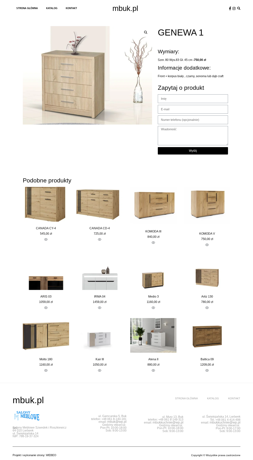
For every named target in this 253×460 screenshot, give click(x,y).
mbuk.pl (125, 8)
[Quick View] (46, 240)
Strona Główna (27, 8)
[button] (239, 8)
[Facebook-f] (230, 8)
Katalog (51, 8)
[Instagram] (234, 8)
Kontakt (71, 8)
